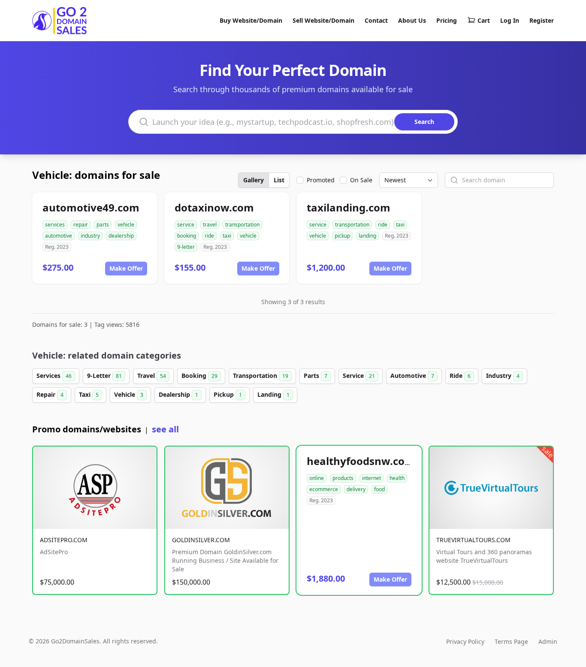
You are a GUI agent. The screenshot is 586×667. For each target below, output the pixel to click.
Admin (547, 641)
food (379, 489)
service (185, 224)
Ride (460, 375)
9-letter (186, 247)
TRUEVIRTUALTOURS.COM (473, 540)
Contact (376, 20)
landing (367, 235)
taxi (227, 235)
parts (103, 224)
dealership (121, 235)
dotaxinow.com (214, 207)
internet (371, 478)
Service (359, 375)
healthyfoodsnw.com (361, 461)
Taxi (89, 394)
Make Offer (126, 268)
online (316, 478)
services (55, 224)
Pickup (228, 394)
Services (54, 375)
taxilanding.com (348, 207)
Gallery (253, 180)
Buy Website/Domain (251, 20)
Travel (151, 375)
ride (209, 235)
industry (90, 235)
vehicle (126, 224)
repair (80, 224)
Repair (49, 394)
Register (541, 20)
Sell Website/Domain (323, 20)
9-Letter (104, 375)
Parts (315, 375)
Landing (273, 394)
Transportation (260, 375)
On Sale (361, 180)
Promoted (321, 180)
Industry (503, 375)
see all (165, 429)
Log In (509, 20)
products (342, 478)
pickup (342, 235)
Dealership (178, 394)
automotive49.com (90, 207)
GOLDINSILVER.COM (201, 540)
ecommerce (323, 489)
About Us (412, 20)
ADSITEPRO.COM (64, 540)
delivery (356, 489)
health (397, 478)
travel (210, 224)
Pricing (446, 20)
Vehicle (128, 394)
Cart (483, 20)
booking (186, 235)
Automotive (412, 375)
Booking (199, 375)
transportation (242, 224)
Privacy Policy (465, 641)
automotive (58, 235)
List (279, 180)
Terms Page (511, 641)
